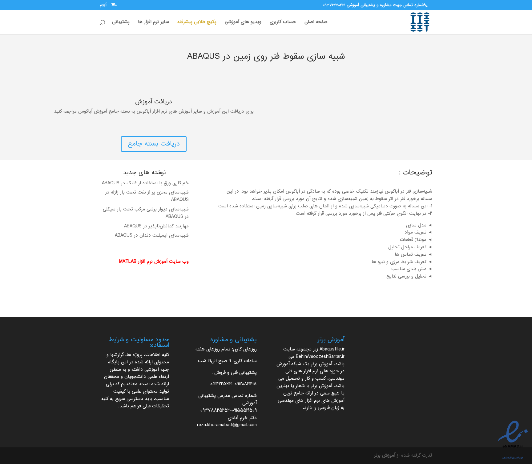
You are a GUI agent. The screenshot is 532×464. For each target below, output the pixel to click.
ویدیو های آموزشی (243, 23)
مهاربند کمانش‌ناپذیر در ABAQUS (156, 226)
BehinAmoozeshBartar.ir (320, 357)
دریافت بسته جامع (154, 144)
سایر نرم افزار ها (153, 23)
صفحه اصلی (316, 23)
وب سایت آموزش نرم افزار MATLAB (154, 262)
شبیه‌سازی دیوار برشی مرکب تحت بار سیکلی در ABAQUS (146, 213)
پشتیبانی (121, 23)
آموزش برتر (321, 364)
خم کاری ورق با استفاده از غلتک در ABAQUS (145, 183)
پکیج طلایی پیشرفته (196, 23)
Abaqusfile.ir (332, 349)
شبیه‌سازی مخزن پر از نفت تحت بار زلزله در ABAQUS (147, 196)
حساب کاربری (283, 23)
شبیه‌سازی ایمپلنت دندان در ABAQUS (152, 235)
